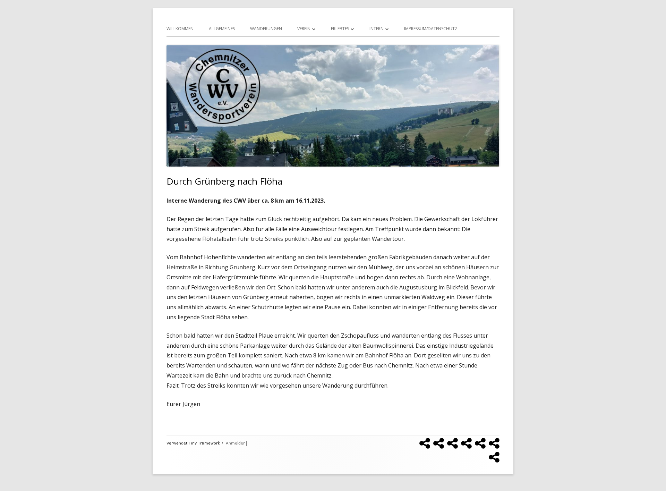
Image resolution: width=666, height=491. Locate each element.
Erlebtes (340, 29)
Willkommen (180, 29)
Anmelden (236, 443)
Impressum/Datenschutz (431, 29)
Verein (303, 29)
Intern (376, 29)
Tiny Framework (204, 443)
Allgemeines (222, 29)
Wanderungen (266, 29)
